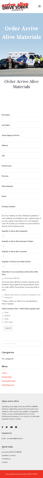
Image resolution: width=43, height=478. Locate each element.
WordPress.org (8, 385)
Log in (4, 373)
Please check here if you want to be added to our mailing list (22, 296)
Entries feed (7, 377)
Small (6, 312)
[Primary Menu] (39, 6)
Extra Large (8, 322)
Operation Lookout (9, 455)
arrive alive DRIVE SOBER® (11, 452)
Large (6, 319)
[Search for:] (21, 343)
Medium (7, 316)
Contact (4, 462)
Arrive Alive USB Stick (12, 278)
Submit (8, 328)
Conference (6, 459)
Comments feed (8, 381)
